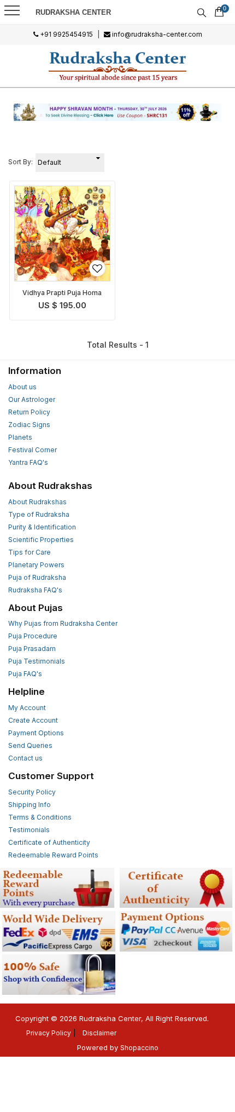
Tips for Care (29, 552)
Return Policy (29, 412)
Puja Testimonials (36, 661)
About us (22, 387)
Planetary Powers (36, 565)
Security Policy (32, 792)
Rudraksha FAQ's (35, 590)
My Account (27, 708)
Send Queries (30, 745)
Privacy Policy (48, 1033)
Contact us (25, 758)
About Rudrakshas (37, 502)
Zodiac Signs (29, 424)
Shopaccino (139, 1048)
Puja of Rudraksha (37, 577)
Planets (20, 437)
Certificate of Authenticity (49, 842)
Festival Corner (32, 450)
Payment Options (36, 733)
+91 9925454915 (65, 34)
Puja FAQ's (25, 674)
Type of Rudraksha (38, 514)
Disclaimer (99, 1033)
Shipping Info (29, 804)
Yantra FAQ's (28, 462)
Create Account (33, 720)
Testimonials (29, 830)
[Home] (118, 66)
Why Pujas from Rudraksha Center (63, 623)
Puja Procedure (32, 636)
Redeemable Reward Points (53, 855)
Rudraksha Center (73, 12)
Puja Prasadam (32, 648)
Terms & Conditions (40, 817)
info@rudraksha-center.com (156, 34)
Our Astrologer (31, 399)
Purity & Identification (42, 527)
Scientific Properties (41, 539)
